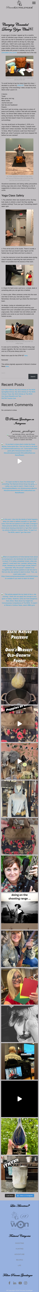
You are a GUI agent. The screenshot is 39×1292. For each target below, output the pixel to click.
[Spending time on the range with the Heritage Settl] (19, 949)
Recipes (19, 1260)
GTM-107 (20, 85)
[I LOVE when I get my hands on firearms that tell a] (19, 1024)
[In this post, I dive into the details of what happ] (19, 536)
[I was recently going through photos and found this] (19, 986)
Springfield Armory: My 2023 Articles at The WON (18, 392)
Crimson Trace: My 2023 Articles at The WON (16, 394)
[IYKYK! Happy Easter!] (19, 686)
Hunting (19, 1249)
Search (3, 373)
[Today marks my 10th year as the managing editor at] (19, 874)
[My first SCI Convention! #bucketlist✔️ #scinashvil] (19, 761)
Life (19, 1265)
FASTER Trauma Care (8, 398)
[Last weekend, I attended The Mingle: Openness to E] (19, 1136)
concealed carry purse (9, 52)
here (25, 355)
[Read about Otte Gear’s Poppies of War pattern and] (19, 724)
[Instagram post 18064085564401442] (19, 911)
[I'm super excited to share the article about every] (19, 498)
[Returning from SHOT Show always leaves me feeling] (19, 836)
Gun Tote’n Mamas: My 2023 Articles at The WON (18, 389)
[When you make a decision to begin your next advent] (19, 1174)
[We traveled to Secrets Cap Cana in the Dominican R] (19, 1099)
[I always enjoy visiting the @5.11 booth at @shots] (19, 799)
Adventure (19, 1254)
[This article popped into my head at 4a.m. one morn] (19, 611)
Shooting (19, 1243)
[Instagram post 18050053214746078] (19, 648)
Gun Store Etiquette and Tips (11, 396)
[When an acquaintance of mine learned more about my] (19, 573)
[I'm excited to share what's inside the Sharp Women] (19, 461)
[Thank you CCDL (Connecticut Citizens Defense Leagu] (19, 1061)
